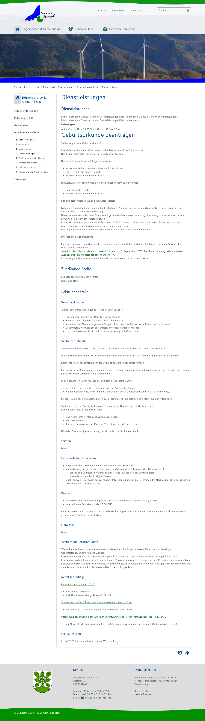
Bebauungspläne (27, 167)
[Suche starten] (188, 10)
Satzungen (20, 179)
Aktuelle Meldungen (26, 110)
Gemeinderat (22, 125)
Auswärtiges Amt (122, 567)
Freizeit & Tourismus (122, 29)
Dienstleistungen (110, 87)
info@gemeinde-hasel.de (98, 697)
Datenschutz (135, 10)
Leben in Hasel (84, 29)
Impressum (117, 10)
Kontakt (102, 10)
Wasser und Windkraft (30, 162)
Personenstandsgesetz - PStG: (78, 584)
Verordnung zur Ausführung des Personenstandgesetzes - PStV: (96, 602)
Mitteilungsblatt (23, 118)
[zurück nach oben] (187, 653)
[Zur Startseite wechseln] (38, 14)
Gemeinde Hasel (70, 280)
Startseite (34, 87)
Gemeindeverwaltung (87, 87)
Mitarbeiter (24, 144)
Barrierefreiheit (142, 690)
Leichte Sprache (142, 694)
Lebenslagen (25, 149)
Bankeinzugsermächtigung (31, 158)
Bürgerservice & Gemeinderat (40, 29)
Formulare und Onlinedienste (33, 171)
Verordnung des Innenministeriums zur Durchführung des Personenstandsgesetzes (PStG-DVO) (114, 616)
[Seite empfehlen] (180, 653)
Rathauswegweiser (28, 139)
